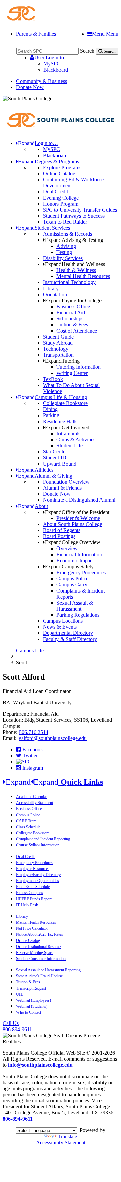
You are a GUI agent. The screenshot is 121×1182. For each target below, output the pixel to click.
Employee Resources (32, 868)
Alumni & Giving (45, 476)
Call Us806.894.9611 (17, 1026)
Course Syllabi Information (37, 845)
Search (87, 51)
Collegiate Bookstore (65, 403)
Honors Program (60, 204)
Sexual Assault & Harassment (74, 606)
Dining (50, 409)
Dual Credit (55, 191)
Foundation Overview (66, 482)
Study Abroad (58, 343)
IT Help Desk (27, 905)
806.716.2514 (33, 732)
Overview (67, 548)
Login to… (51, 57)
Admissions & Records (67, 234)
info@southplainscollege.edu (40, 1065)
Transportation (58, 355)
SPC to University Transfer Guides (80, 210)
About (33, 506)
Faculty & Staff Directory (70, 639)
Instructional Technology (69, 282)
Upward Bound (59, 464)
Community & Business (41, 81)
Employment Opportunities (37, 880)
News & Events (60, 627)
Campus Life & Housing (52, 397)
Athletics (35, 470)
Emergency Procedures (81, 572)
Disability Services (63, 258)
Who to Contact (28, 1012)
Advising (66, 246)
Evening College (61, 198)
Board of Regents (61, 530)
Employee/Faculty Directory (38, 874)
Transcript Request (31, 988)
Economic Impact (75, 560)
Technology (55, 349)
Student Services (44, 228)
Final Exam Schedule (33, 886)
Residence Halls (60, 421)
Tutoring (62, 361)
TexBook (53, 379)
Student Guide (58, 337)
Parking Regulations (77, 615)
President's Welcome (78, 518)
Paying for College (73, 300)
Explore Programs (62, 167)
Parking (51, 415)
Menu (105, 34)
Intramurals (68, 433)
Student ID (54, 458)
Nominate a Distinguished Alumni (79, 500)
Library (51, 288)
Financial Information (79, 554)
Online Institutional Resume (38, 946)
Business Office (73, 306)
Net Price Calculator (32, 928)
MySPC (52, 64)
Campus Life (30, 650)
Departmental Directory (68, 633)
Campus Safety (69, 566)
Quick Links (54, 782)
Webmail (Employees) (33, 1000)
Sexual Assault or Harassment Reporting (48, 970)
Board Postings (59, 536)
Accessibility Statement (34, 802)
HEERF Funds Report (34, 898)
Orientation (55, 294)
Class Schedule (28, 827)
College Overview (72, 542)
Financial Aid (70, 312)
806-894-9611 (18, 1119)
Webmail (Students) (31, 1006)
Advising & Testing (74, 240)
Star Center (55, 451)
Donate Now (30, 87)
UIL (19, 994)
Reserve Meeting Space (34, 952)
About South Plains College (72, 524)
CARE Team (26, 821)
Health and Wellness (75, 264)
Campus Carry (71, 584)
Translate (67, 1136)
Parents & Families (36, 34)
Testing (64, 252)
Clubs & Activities (75, 439)
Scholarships (69, 318)
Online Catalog (59, 173)
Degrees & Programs (48, 161)
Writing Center (72, 373)
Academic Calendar (31, 796)
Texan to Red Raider (65, 222)
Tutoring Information (78, 367)
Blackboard (55, 70)
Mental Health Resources (83, 276)
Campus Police (72, 578)
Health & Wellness (76, 270)
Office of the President (77, 512)
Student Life (69, 445)
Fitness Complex (29, 892)
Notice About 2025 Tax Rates (39, 934)
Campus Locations (63, 621)
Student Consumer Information (41, 958)
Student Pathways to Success (74, 216)
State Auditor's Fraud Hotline (39, 976)
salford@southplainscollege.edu (53, 738)
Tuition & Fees (72, 324)
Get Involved (67, 427)
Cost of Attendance (76, 331)
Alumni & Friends (62, 488)
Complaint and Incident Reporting (43, 839)
